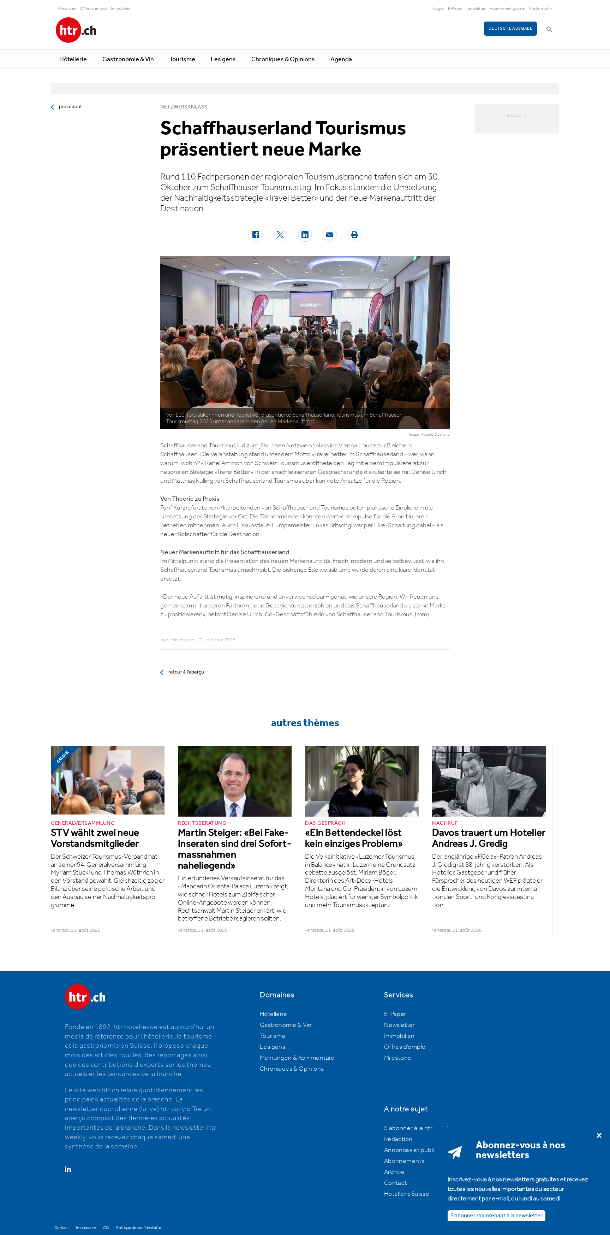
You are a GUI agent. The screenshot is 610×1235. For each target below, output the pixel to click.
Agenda (341, 59)
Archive (394, 1172)
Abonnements (404, 1161)
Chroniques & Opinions (283, 59)
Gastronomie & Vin (128, 59)
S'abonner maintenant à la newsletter (496, 1215)
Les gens (223, 59)
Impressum (86, 1227)
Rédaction (398, 1139)
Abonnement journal (507, 8)
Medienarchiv (540, 8)
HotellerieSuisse (406, 1194)
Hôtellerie (73, 59)
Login (438, 8)
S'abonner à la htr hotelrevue (424, 1128)
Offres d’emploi (405, 1047)
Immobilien (120, 8)
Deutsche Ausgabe (510, 28)
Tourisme (182, 59)
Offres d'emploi (93, 8)
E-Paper (455, 8)
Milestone (398, 1058)
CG (106, 1227)
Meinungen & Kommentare (297, 1058)
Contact (395, 1183)
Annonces (67, 8)
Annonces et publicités (416, 1150)
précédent (70, 106)
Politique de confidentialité (138, 1227)
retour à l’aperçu (186, 672)
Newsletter (475, 8)
